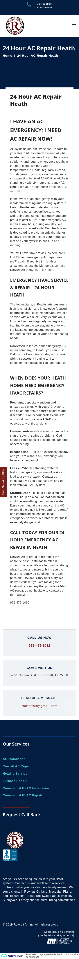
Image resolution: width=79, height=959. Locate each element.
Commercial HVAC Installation (26, 788)
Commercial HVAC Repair (22, 795)
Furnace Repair (15, 780)
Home (7, 55)
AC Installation (14, 759)
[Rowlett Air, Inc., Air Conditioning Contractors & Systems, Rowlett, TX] (10, 861)
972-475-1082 (44, 269)
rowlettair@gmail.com (39, 706)
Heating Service (15, 773)
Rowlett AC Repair (17, 766)
